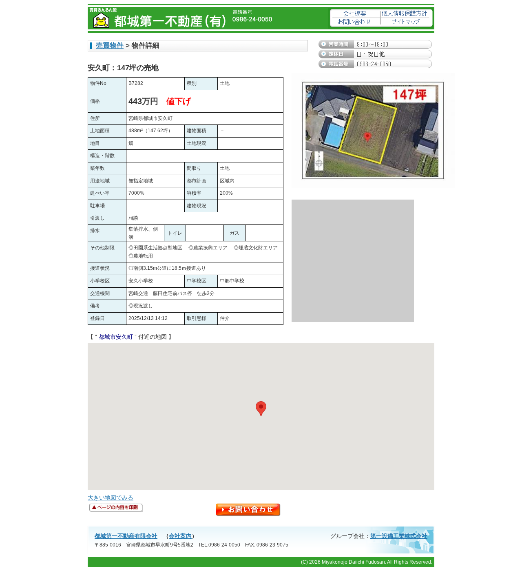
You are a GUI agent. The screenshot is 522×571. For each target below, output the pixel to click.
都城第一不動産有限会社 (126, 536)
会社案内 (180, 536)
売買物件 (110, 45)
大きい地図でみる (110, 497)
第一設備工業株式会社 (398, 536)
